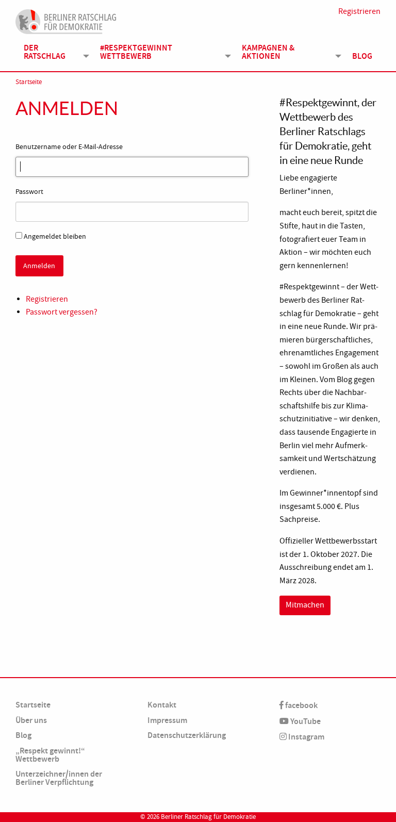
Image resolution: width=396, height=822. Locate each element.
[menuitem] (53, 52)
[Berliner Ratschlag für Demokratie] (66, 20)
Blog (362, 56)
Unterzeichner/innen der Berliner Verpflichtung (58, 777)
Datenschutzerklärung (186, 735)
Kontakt (161, 704)
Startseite (28, 82)
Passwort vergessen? (61, 312)
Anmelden (39, 265)
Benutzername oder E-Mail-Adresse (69, 146)
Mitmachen (305, 605)
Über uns (31, 720)
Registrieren (359, 11)
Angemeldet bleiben (55, 236)
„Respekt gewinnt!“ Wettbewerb (50, 754)
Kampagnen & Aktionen (268, 51)
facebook (301, 705)
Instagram (305, 736)
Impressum (167, 720)
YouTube (305, 721)
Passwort (29, 191)
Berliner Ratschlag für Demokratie (208, 817)
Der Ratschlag (44, 51)
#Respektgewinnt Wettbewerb (136, 51)
